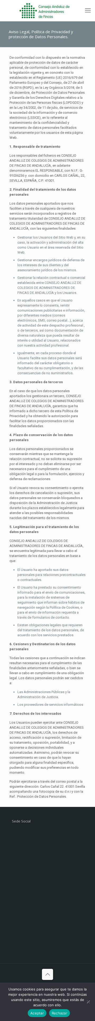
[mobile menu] (87, 10)
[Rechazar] (88, 1001)
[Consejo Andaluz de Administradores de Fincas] (47, 10)
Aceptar (37, 1013)
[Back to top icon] (47, 974)
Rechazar (59, 1013)
